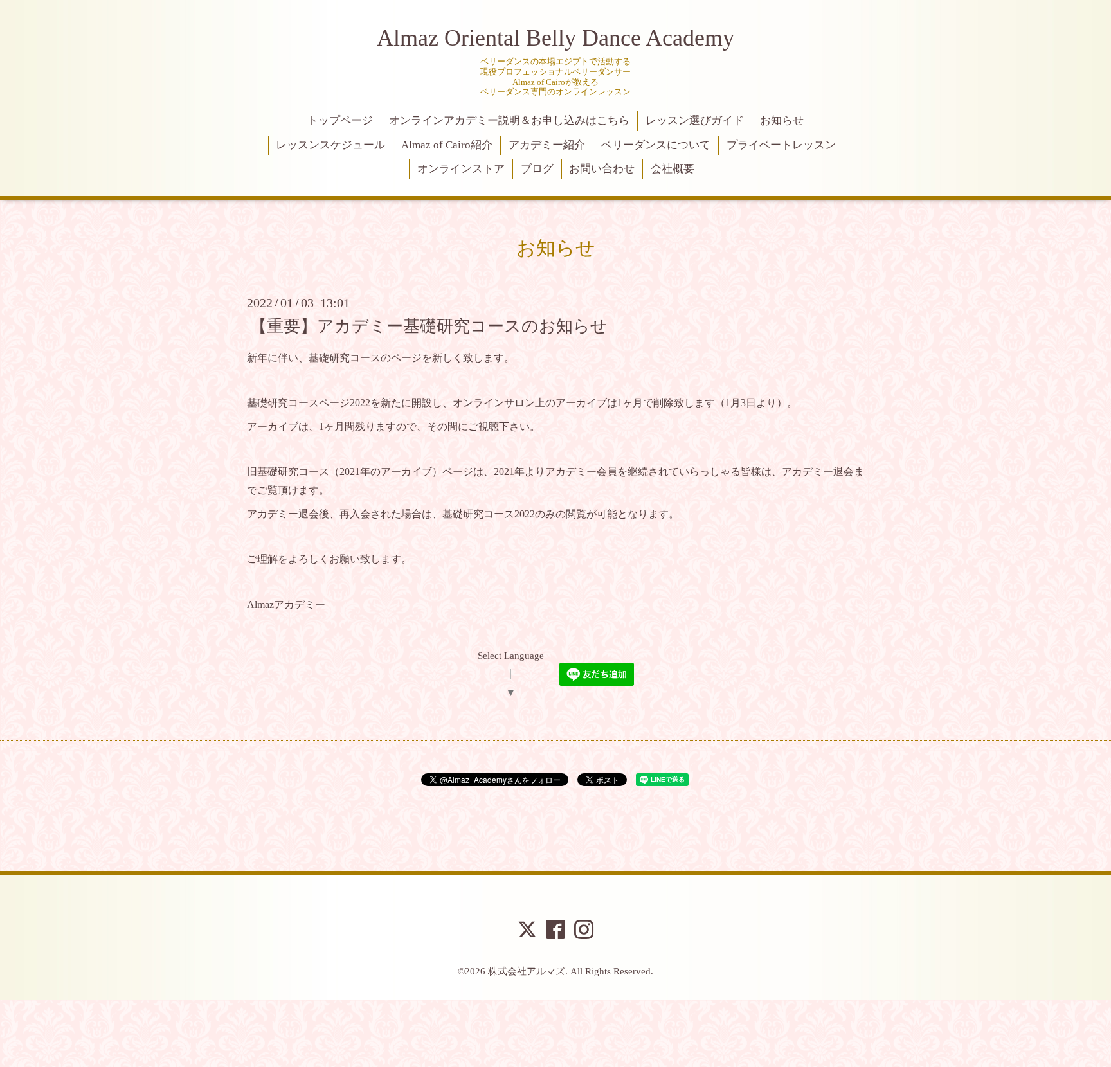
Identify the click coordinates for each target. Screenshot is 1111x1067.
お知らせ (782, 120)
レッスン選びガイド (695, 120)
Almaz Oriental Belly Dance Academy (555, 38)
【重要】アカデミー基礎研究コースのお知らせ (429, 325)
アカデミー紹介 (547, 145)
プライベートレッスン (781, 145)
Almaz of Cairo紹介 (446, 145)
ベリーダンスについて (655, 145)
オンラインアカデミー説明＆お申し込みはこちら (509, 120)
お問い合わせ (602, 169)
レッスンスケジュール (330, 145)
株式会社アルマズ (526, 971)
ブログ (537, 169)
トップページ (340, 120)
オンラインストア (461, 169)
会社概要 (672, 169)
